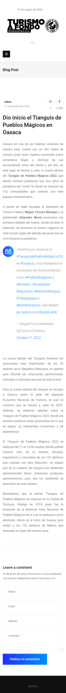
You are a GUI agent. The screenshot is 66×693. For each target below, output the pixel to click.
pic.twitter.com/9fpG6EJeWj (36, 312)
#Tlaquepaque (26, 298)
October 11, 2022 (28, 338)
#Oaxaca (27, 263)
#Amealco (23, 284)
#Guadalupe (41, 284)
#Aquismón (24, 291)
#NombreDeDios (28, 305)
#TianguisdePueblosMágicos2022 (41, 256)
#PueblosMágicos (38, 277)
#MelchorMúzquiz (47, 291)
